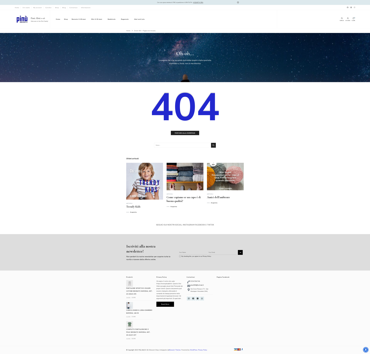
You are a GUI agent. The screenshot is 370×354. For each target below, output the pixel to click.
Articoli (129, 203)
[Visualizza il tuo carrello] (353, 18)
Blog (64, 8)
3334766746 (195, 281)
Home (17, 8)
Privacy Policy (202, 350)
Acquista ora (198, 2)
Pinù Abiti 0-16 (38, 18)
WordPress (193, 350)
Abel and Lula (139, 19)
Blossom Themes (175, 350)
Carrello (48, 8)
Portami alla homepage (185, 133)
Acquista (133, 212)
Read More (165, 304)
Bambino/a (111, 19)
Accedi (347, 20)
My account (37, 8)
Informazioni (85, 8)
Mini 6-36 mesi (96, 19)
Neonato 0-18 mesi (79, 19)
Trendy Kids (133, 206)
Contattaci (73, 8)
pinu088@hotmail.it (197, 285)
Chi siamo (26, 8)
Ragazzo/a (125, 19)
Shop (57, 8)
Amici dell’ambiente (218, 197)
